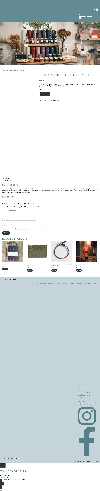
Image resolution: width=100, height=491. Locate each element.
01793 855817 (82, 401)
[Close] (3, 465)
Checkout (47, 283)
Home (3, 70)
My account (53, 283)
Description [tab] (8, 178)
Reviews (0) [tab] (8, 180)
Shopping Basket (41, 283)
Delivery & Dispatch (91, 283)
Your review (6, 220)
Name (4, 223)
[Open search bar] (79, 15)
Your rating (5, 209)
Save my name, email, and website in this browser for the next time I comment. (26, 229)
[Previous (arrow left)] (0, 490)
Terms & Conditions (68, 283)
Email (4, 226)
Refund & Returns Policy (79, 283)
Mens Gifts (9, 70)
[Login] (94, 9)
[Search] (80, 18)
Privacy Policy (59, 283)
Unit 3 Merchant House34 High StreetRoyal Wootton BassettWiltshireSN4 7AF (84, 395)
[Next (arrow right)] (2, 490)
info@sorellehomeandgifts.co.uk (87, 404)
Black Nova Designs (92, 461)
